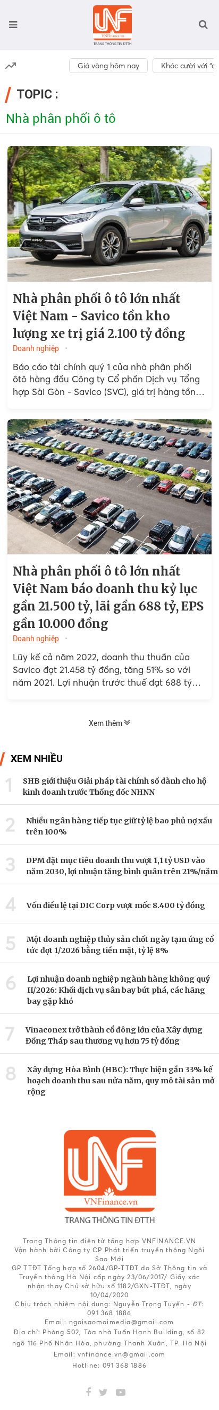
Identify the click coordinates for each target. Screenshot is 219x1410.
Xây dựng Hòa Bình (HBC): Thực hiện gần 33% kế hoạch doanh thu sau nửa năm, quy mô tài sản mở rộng (120, 1081)
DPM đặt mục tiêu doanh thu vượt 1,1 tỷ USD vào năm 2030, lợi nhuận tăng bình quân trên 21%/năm (122, 866)
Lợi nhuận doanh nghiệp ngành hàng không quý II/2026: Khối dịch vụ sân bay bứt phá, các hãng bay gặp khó (118, 990)
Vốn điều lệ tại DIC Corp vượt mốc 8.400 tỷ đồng (116, 905)
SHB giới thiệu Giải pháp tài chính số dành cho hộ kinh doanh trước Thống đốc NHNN (114, 786)
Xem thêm (106, 723)
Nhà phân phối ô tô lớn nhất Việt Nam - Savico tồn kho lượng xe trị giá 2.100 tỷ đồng (99, 316)
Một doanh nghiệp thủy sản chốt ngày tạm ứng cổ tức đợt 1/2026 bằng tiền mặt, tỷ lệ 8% (120, 945)
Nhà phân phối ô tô (61, 118)
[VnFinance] (112, 25)
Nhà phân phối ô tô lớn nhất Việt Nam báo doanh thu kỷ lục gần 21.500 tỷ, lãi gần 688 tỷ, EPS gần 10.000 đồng (108, 597)
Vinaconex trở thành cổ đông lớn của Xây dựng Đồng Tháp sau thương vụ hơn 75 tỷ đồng (114, 1035)
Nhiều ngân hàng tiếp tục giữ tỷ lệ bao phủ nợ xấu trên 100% (119, 826)
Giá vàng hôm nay (108, 65)
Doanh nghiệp (36, 348)
